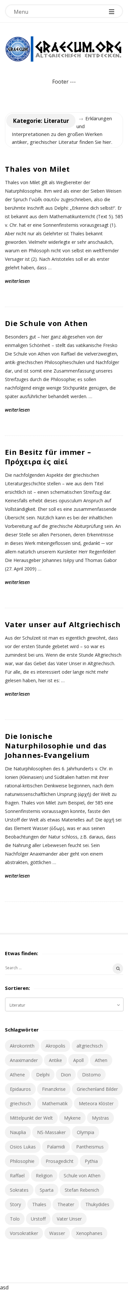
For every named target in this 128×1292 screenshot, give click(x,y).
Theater (65, 1204)
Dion (66, 1074)
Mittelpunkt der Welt (31, 1118)
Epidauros (20, 1089)
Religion (44, 1175)
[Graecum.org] (64, 49)
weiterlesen (17, 281)
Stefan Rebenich (82, 1190)
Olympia (85, 1132)
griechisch (20, 1103)
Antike (55, 1060)
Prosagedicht (60, 1161)
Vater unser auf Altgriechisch (63, 624)
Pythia (91, 1161)
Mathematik (55, 1103)
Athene (17, 1074)
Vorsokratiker (24, 1233)
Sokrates (19, 1190)
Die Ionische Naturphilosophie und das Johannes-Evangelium (56, 745)
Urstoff (38, 1219)
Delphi (43, 1074)
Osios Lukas (23, 1147)
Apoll (78, 1060)
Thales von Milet (37, 169)
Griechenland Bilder (97, 1089)
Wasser (57, 1233)
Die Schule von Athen (46, 323)
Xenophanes (89, 1233)
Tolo (15, 1219)
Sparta (46, 1190)
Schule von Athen (82, 1175)
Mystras (100, 1118)
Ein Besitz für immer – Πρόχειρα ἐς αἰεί (48, 456)
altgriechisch (89, 1046)
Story (15, 1204)
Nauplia (18, 1132)
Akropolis (55, 1046)
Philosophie (22, 1161)
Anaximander (24, 1060)
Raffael (17, 1175)
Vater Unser (69, 1219)
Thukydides (97, 1204)
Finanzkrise (54, 1089)
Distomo (91, 1074)
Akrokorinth (22, 1046)
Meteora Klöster (96, 1103)
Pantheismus (90, 1147)
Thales (39, 1204)
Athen (101, 1060)
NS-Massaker (51, 1132)
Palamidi (56, 1147)
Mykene (72, 1118)
